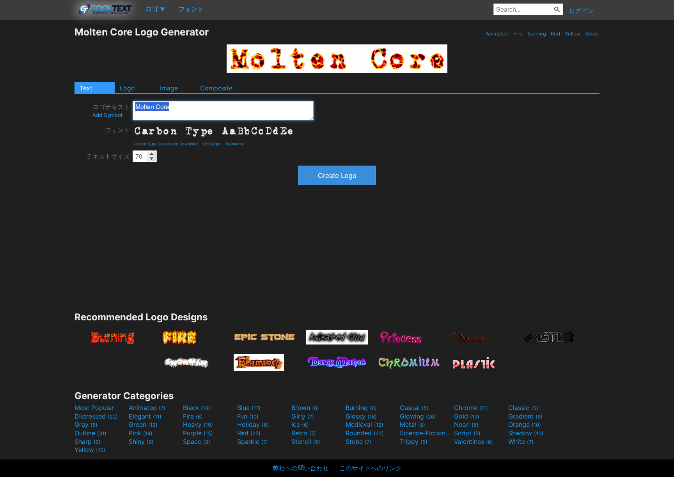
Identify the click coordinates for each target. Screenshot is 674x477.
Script (467, 433)
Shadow (525, 433)
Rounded (365, 433)
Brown (305, 408)
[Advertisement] (37, 143)
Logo (127, 88)
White (521, 441)
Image (169, 88)
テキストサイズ (108, 156)
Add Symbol (107, 115)
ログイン (581, 10)
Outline (90, 433)
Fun (248, 416)
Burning (537, 33)
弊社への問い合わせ (301, 468)
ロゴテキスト (111, 110)
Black (592, 33)
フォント (117, 130)
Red (555, 33)
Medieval (364, 424)
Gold (466, 416)
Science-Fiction (426, 433)
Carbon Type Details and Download (165, 143)
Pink (141, 433)
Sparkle (252, 441)
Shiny (141, 441)
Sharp (87, 441)
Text (86, 88)
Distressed (96, 416)
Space (196, 441)
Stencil (305, 441)
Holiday (253, 424)
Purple (198, 433)
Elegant (145, 416)
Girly (302, 416)
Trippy (413, 441)
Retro (303, 433)
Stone (358, 441)
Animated (497, 33)
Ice (300, 424)
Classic (523, 408)
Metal (412, 424)
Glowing (418, 416)
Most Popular (94, 408)
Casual (414, 408)
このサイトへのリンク (370, 468)
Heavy (198, 424)
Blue (249, 408)
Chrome (471, 408)
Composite (216, 88)
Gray (86, 424)
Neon (466, 424)
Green (143, 424)
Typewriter (235, 143)
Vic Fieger (211, 143)
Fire (518, 33)
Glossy (361, 416)
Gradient (525, 416)
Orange (524, 424)
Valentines (473, 441)
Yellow (572, 33)
